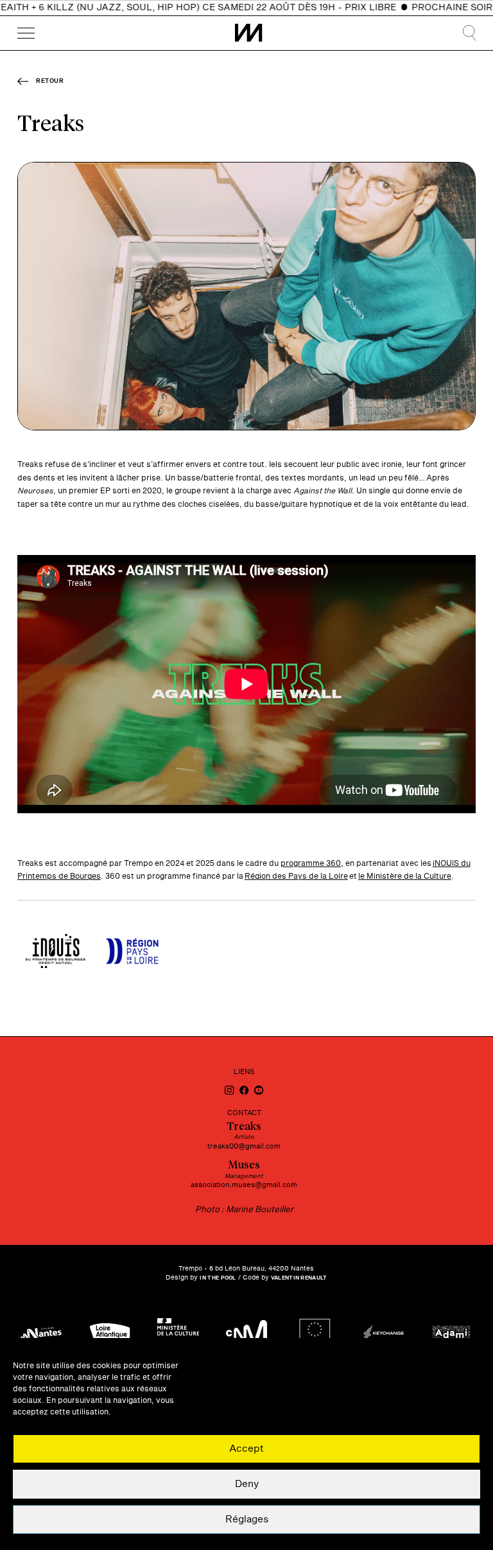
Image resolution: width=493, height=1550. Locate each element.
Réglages (246, 1519)
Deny (247, 1484)
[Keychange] (383, 1333)
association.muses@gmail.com (244, 1184)
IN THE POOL (218, 1278)
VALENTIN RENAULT (299, 1278)
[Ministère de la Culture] (177, 1333)
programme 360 (311, 863)
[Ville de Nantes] (41, 1333)
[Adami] (451, 1333)
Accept (246, 1448)
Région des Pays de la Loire (296, 876)
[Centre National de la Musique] (246, 1333)
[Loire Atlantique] (109, 1333)
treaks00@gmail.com (244, 1146)
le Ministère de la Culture (404, 876)
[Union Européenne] (314, 1333)
